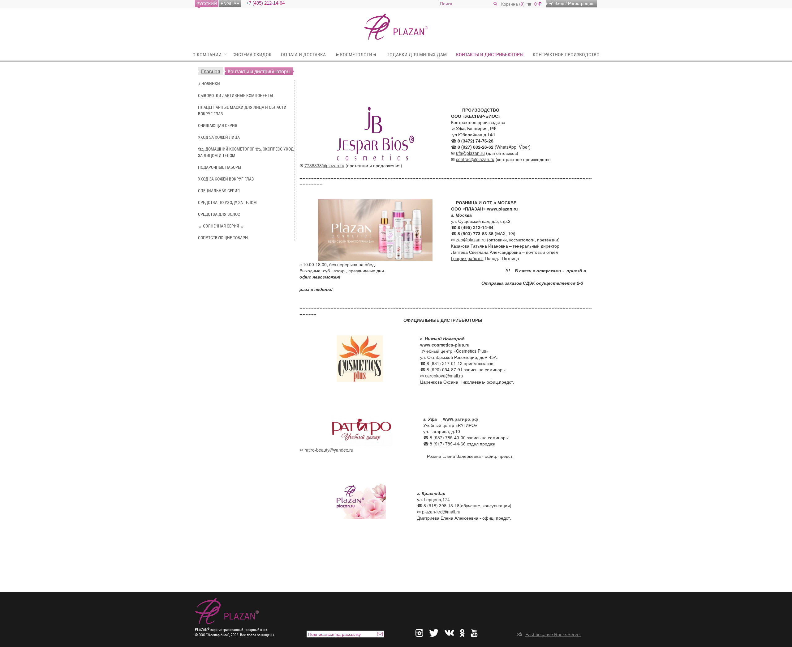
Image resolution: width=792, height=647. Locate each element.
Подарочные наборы (219, 167)
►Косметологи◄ (356, 54)
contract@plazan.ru (475, 159)
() (513, 4)
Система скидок (252, 54)
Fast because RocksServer (553, 634)
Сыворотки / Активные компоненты (235, 95)
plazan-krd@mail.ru (441, 512)
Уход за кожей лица (219, 137)
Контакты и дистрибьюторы (489, 54)
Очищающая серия (217, 125)
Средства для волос (219, 214)
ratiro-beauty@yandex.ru (328, 450)
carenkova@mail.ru (444, 375)
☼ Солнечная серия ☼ (221, 225)
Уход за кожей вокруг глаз (226, 179)
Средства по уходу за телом (227, 202)
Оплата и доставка (303, 54)
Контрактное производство (566, 54)
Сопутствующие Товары (223, 237)
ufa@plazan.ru (470, 153)
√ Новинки (209, 83)
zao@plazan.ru (471, 239)
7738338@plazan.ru (324, 165)
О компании (207, 54)
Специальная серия (219, 190)
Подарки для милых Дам (416, 54)
